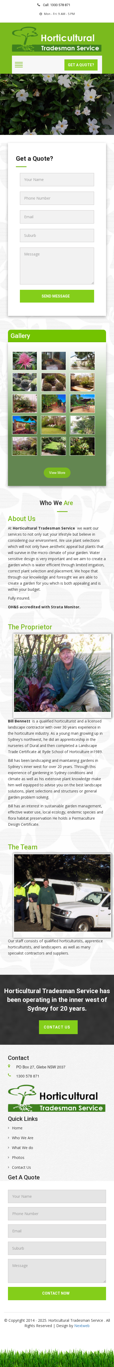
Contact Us (21, 1167)
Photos (18, 1157)
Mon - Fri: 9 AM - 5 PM (59, 14)
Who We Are (22, 1137)
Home (17, 1127)
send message (56, 296)
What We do (22, 1147)
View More (57, 472)
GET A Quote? (81, 65)
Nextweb (82, 1325)
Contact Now (55, 1293)
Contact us (57, 1027)
